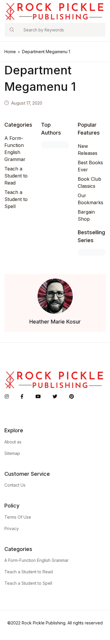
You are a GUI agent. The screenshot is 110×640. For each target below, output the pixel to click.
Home (10, 51)
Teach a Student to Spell (16, 199)
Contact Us (15, 484)
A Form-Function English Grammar (15, 148)
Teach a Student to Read (16, 176)
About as (12, 441)
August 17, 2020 (26, 103)
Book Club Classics (89, 182)
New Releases (87, 149)
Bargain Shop (86, 215)
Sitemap (12, 453)
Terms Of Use (17, 517)
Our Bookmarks (90, 198)
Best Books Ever (90, 166)
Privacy (11, 528)
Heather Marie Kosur (55, 322)
